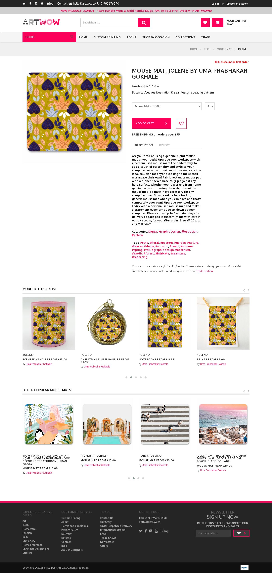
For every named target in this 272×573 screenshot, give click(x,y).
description (144, 145)
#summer (187, 246)
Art (24, 520)
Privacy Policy (69, 529)
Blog (50, 3)
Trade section (205, 271)
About (131, 37)
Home (83, 37)
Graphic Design (169, 231)
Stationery (29, 540)
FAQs (103, 533)
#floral (154, 242)
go (239, 533)
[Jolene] (49, 323)
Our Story (106, 521)
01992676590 (110, 3)
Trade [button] (205, 37)
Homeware (29, 528)
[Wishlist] (205, 22)
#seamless (177, 253)
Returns (66, 537)
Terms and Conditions (74, 525)
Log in (215, 3)
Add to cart (145, 123)
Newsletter (107, 541)
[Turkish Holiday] (107, 424)
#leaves (137, 246)
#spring (137, 249)
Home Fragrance (32, 544)
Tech (207, 49)
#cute (144, 242)
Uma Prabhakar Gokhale (39, 364)
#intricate (162, 253)
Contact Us (106, 517)
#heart (174, 246)
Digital (153, 231)
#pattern (166, 242)
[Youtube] (42, 3)
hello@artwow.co (84, 3)
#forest (149, 253)
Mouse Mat (224, 49)
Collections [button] (185, 37)
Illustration (189, 231)
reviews (164, 145)
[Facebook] (30, 3)
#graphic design (163, 249)
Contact (66, 541)
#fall (147, 249)
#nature (192, 242)
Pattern (137, 235)
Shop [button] (29, 37)
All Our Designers (72, 549)
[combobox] (167, 106)
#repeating (139, 257)
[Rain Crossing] (165, 424)
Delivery (66, 533)
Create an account (237, 3)
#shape (149, 246)
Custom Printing (107, 37)
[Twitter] (24, 3)
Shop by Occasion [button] (156, 37)
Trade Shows (108, 537)
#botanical (182, 249)
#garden (180, 242)
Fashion (27, 532)
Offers (104, 545)
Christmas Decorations (36, 548)
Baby (25, 536)
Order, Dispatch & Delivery (116, 525)
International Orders (112, 529)
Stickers (27, 552)
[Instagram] (36, 3)
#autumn (161, 246)
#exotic (137, 253)
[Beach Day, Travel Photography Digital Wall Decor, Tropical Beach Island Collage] (223, 424)
